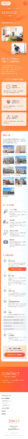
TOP (2, 8)
